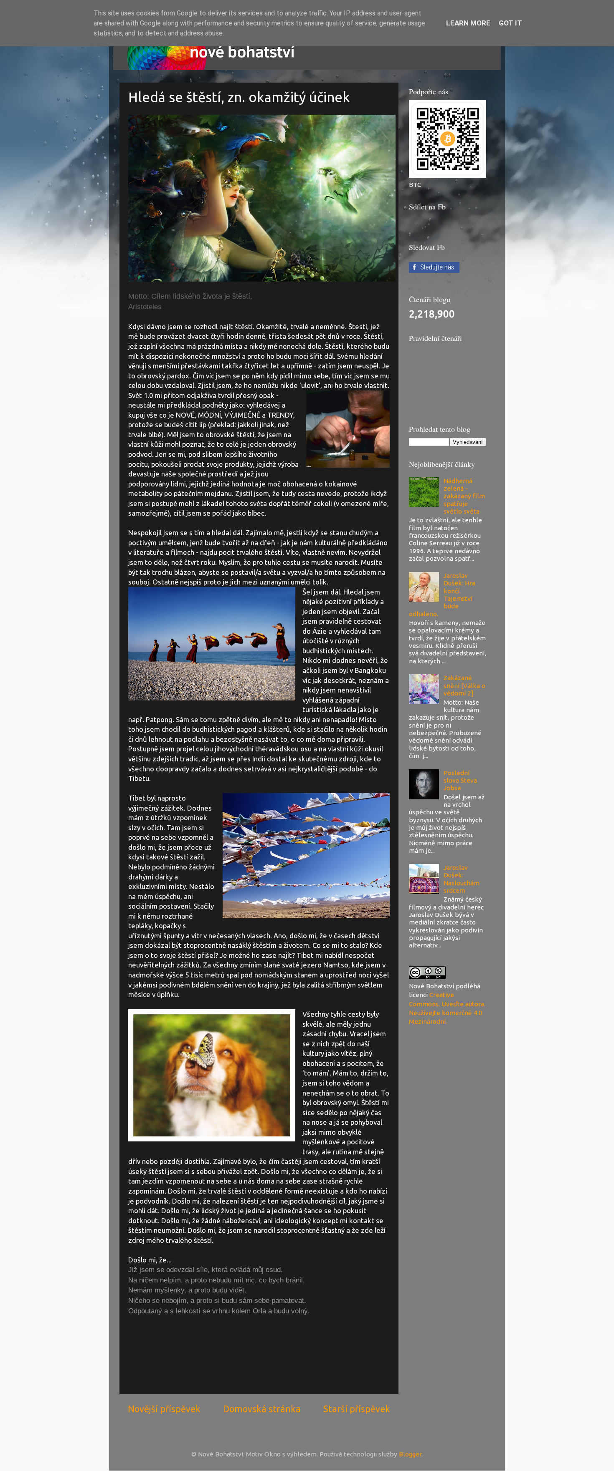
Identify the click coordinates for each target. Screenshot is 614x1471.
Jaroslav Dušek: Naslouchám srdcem (462, 879)
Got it (510, 23)
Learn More (468, 23)
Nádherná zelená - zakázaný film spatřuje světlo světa (464, 496)
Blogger (410, 1454)
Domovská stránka (262, 1409)
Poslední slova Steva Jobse (460, 780)
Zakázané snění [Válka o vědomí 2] (464, 685)
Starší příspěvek (356, 1409)
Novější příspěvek (164, 1409)
